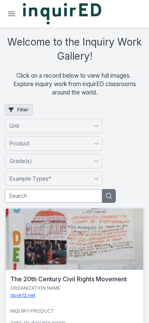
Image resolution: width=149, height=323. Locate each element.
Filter (23, 110)
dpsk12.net (23, 295)
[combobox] (50, 126)
